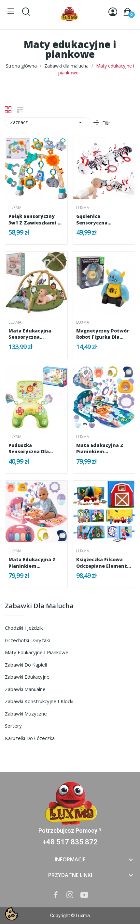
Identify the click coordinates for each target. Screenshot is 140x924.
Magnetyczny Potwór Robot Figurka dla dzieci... (102, 334)
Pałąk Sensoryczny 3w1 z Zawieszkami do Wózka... (36, 219)
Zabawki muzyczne (26, 713)
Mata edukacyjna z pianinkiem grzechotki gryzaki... (102, 448)
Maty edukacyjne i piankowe (36, 652)
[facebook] (56, 895)
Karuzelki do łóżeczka (30, 738)
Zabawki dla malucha (39, 606)
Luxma (14, 208)
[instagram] (70, 895)
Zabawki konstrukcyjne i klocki (39, 701)
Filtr (105, 123)
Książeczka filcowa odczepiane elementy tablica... (103, 562)
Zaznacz (47, 122)
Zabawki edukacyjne (27, 676)
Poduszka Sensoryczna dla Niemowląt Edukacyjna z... (28, 448)
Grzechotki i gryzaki (27, 640)
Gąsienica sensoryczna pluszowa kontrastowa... (94, 219)
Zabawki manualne (25, 689)
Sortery (13, 725)
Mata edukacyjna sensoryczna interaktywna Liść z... (35, 334)
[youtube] (84, 895)
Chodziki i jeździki (24, 627)
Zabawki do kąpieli (26, 664)
